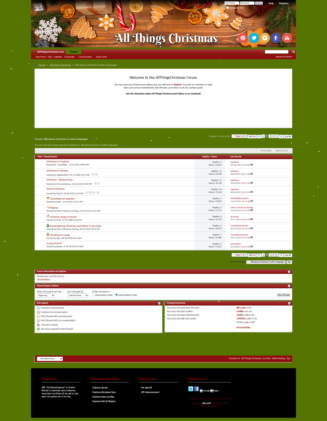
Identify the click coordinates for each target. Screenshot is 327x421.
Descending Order (127, 295)
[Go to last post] (252, 165)
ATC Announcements (150, 392)
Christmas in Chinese (57, 170)
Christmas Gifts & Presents (104, 401)
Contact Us (234, 358)
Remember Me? (236, 8)
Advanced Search (284, 56)
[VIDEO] (241, 318)
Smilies (240, 311)
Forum (73, 52)
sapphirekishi (62, 175)
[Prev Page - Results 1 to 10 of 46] (259, 136)
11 (220, 180)
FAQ (50, 57)
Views (214, 157)
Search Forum (282, 151)
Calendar (58, 57)
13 (220, 171)
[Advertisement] (163, 344)
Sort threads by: (75, 291)
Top (289, 262)
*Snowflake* (62, 165)
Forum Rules (243, 327)
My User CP (146, 388)
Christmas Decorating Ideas (104, 392)
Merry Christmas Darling (67, 211)
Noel (58, 220)
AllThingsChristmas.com (50, 52)
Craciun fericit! (54, 243)
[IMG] (240, 315)
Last (286, 136)
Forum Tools (266, 151)
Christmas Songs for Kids (103, 397)
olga (58, 238)
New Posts (41, 57)
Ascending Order (104, 295)
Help (271, 3)
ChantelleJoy (43, 279)
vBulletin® (206, 403)
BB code (241, 307)
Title (39, 157)
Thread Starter (50, 157)
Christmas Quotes (100, 388)
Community (69, 57)
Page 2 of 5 (240, 136)
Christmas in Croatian (57, 161)
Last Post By (236, 157)
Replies (205, 157)
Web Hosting (278, 358)
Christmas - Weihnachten (59, 180)
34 (220, 189)
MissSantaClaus (63, 184)
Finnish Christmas (55, 189)
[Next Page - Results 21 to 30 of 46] (281, 136)
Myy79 (59, 193)
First (253, 136)
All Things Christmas (60, 65)
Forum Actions (85, 57)
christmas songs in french (63, 217)
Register (283, 3)
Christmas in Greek (60, 235)
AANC (59, 202)
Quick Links (101, 57)
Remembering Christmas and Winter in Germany (75, 226)
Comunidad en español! (62, 198)
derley (59, 247)
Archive (267, 358)
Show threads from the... (50, 291)
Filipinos (54, 208)
